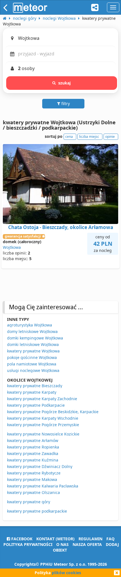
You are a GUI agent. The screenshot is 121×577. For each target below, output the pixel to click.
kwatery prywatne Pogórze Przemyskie (43, 424)
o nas (62, 544)
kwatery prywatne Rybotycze (33, 473)
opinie (110, 136)
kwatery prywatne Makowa (32, 479)
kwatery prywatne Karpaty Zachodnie (42, 398)
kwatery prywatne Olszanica (33, 492)
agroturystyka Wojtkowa (29, 325)
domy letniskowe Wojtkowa (32, 331)
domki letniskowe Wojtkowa (33, 344)
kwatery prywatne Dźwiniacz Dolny (39, 466)
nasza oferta (87, 544)
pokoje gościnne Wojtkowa (32, 357)
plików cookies (66, 572)
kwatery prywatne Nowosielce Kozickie (43, 434)
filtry (65, 103)
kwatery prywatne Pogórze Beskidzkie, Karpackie (52, 411)
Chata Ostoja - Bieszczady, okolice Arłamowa (60, 227)
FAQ (110, 538)
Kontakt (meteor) (55, 538)
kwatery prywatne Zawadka (32, 453)
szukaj (64, 83)
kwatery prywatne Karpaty (31, 392)
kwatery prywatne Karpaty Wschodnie (42, 418)
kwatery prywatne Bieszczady (34, 385)
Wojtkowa (12, 247)
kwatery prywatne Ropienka (33, 447)
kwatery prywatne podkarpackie (37, 511)
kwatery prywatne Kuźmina (32, 460)
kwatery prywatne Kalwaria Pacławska (42, 486)
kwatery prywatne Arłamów (32, 440)
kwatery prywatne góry (28, 501)
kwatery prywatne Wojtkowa (33, 351)
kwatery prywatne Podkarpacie (36, 405)
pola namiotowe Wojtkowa (31, 364)
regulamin (90, 538)
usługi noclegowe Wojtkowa (33, 370)
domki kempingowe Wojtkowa (35, 338)
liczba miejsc (89, 136)
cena (69, 136)
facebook (21, 538)
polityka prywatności (27, 544)
